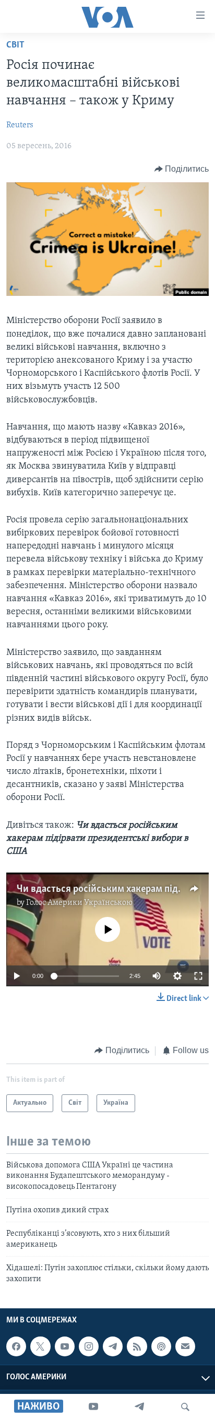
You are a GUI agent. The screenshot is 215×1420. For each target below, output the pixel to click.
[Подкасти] (161, 1346)
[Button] (181, 169)
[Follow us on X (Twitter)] (40, 1346)
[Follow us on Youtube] (65, 1346)
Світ (15, 45)
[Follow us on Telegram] (113, 1346)
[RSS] (137, 1346)
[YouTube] (93, 1407)
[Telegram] (139, 1407)
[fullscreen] (198, 975)
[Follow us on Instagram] (89, 1346)
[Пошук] (185, 1407)
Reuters (19, 125)
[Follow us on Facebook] (16, 1346)
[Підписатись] (185, 1346)
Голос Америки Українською (79, 903)
